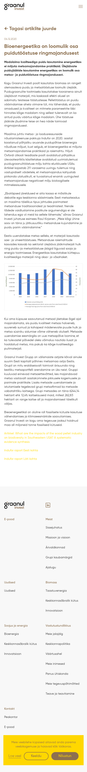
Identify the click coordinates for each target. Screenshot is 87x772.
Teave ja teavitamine (60, 693)
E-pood (9, 519)
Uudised (9, 582)
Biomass (51, 582)
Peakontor (11, 717)
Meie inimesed (55, 663)
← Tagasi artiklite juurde (30, 28)
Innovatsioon (54, 610)
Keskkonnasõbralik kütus (62, 600)
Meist (49, 519)
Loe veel (14, 756)
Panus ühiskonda (57, 673)
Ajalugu (51, 567)
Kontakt (9, 708)
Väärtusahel (54, 653)
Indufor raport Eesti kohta (21, 450)
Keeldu (36, 756)
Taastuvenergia (56, 590)
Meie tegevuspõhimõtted (62, 683)
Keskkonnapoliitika (58, 643)
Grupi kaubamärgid (59, 557)
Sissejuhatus (54, 527)
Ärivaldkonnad (55, 547)
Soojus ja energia (16, 625)
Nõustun (64, 756)
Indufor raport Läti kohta (20, 458)
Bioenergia (11, 634)
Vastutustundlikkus (58, 625)
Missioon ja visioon (58, 537)
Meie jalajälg (54, 634)
